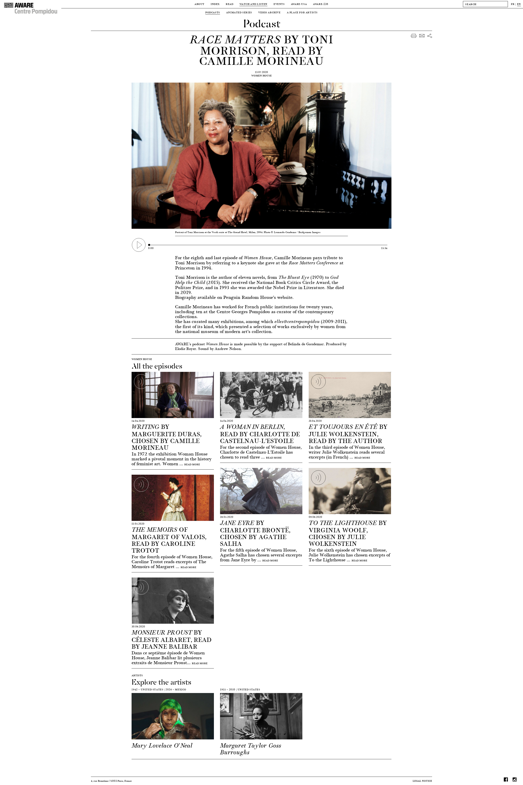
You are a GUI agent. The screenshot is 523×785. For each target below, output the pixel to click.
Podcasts (212, 12)
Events (279, 4)
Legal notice (422, 781)
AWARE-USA (299, 4)
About (199, 4)
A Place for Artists (302, 12)
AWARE (321, 4)
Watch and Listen (253, 4)
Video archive (269, 12)
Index (215, 4)
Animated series (239, 12)
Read (229, 4)
